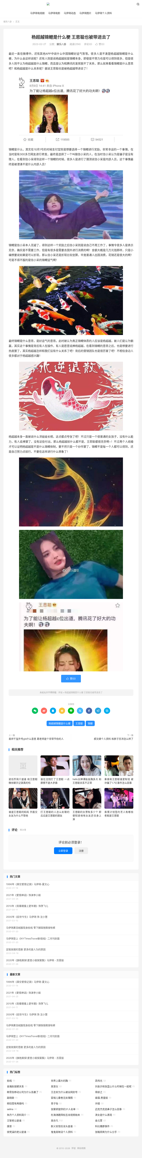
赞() (99, 44)
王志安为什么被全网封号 (66, 1092)
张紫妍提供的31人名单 (65, 1109)
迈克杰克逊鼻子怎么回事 (110, 1109)
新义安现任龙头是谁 (63, 1126)
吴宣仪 (56, 1086)
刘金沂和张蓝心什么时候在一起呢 (115, 1086)
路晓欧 (12, 1097)
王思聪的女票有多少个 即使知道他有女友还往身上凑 (87, 815)
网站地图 (81, 1148)
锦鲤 (90, 723)
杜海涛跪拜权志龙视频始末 (67, 1114)
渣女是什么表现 (105, 1114)
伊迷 (71, 5)
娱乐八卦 (7, 21)
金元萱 (100, 1120)
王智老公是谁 (16, 1120)
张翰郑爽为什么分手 (107, 1131)
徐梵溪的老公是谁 (18, 1131)
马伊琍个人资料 (103, 13)
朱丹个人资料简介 (18, 1114)
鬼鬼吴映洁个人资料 (63, 1131)
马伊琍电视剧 (37, 13)
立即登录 (63, 850)
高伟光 (100, 1080)
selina (12, 1109)
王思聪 (79, 723)
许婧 (99, 1103)
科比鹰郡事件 (104, 1126)
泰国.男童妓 (103, 1097)
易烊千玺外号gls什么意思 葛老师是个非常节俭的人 (36, 738)
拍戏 (11, 1080)
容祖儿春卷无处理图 (63, 1097)
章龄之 (100, 1092)
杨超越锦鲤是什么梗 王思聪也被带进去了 (71, 37)
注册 (81, 850)
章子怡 (56, 1103)
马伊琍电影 (54, 13)
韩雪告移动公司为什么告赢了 (24, 1092)
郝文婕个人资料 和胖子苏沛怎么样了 (113, 738)
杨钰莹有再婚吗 (17, 1103)
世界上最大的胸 (61, 1080)
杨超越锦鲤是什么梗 (59, 723)
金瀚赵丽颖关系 (17, 1086)
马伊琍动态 (70, 13)
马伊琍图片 (85, 13)
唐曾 (11, 1126)
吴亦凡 (57, 1120)
